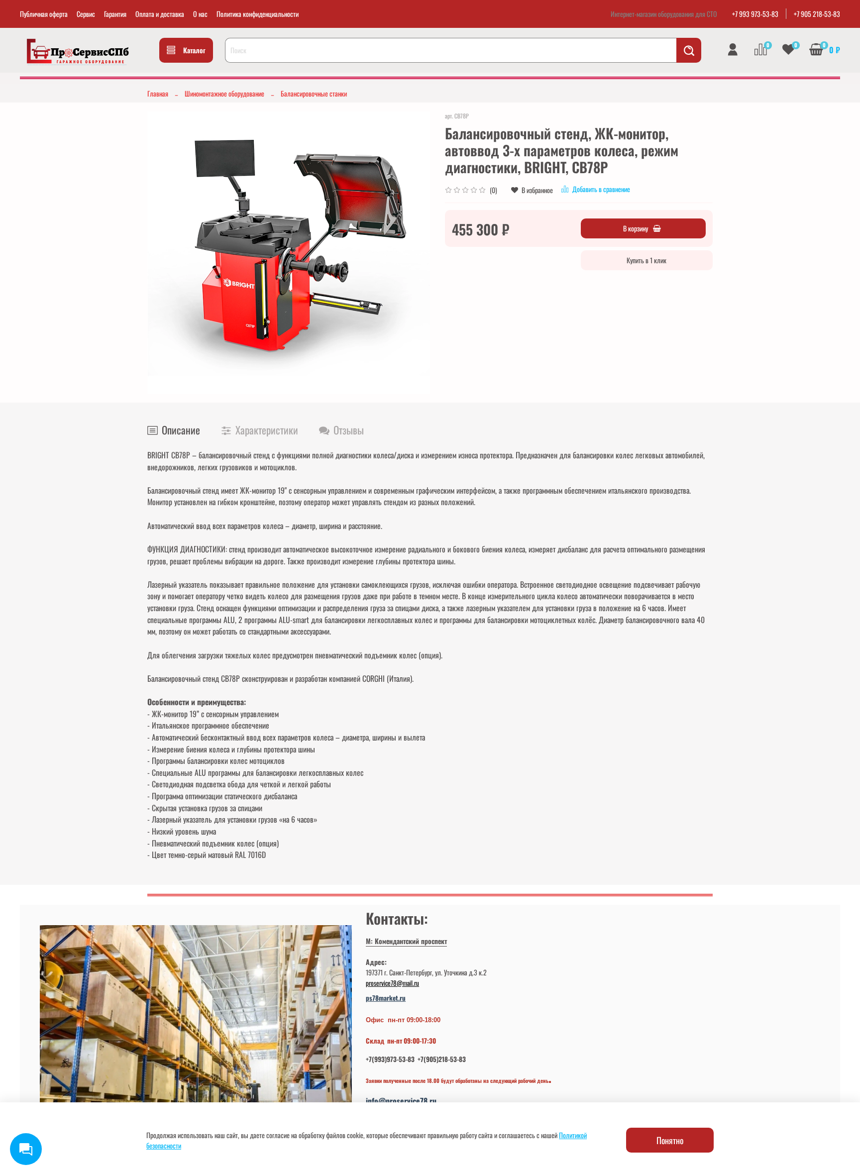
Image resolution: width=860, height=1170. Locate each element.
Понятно (669, 1140)
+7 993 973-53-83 (755, 13)
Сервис (86, 13)
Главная (157, 93)
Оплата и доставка (159, 13)
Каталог (194, 50)
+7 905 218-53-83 (817, 13)
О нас (200, 13)
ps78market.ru (386, 998)
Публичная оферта (44, 13)
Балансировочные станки (314, 93)
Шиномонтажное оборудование (224, 93)
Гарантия (115, 13)
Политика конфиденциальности (257, 13)
